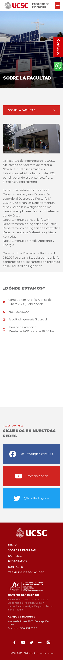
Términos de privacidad (26, 572)
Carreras (15, 555)
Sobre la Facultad (22, 550)
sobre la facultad (21, 110)
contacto (15, 567)
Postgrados (17, 561)
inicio (12, 544)
